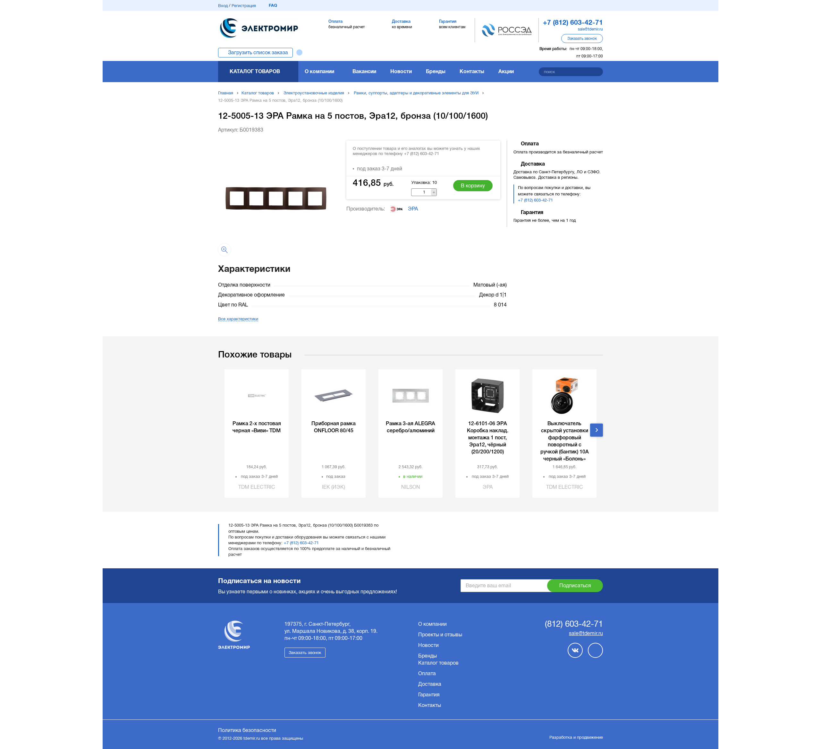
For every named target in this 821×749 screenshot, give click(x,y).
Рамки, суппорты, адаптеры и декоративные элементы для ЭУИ (416, 92)
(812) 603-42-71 (574, 624)
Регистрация (244, 5)
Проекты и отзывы (440, 634)
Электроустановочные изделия (314, 92)
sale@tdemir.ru (590, 29)
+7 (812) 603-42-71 (535, 200)
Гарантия (429, 694)
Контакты (472, 71)
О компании (319, 71)
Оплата (427, 673)
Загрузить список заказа (258, 52)
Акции (506, 71)
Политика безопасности (247, 730)
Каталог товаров (255, 71)
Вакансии (364, 71)
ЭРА (413, 208)
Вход (223, 5)
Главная (225, 92)
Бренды (435, 71)
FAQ (273, 5)
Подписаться (575, 585)
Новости (401, 71)
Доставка (429, 684)
